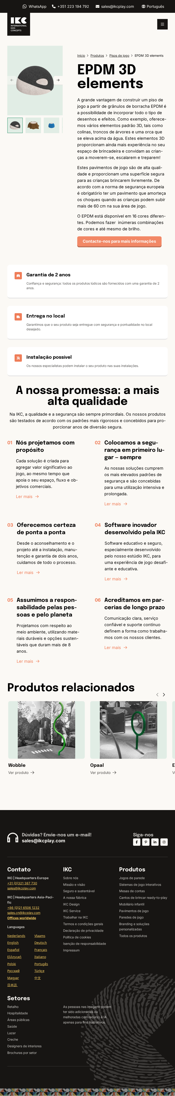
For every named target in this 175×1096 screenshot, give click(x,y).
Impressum (71, 950)
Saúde (12, 1026)
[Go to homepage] (18, 24)
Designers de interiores (24, 1046)
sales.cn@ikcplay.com (23, 913)
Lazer (11, 1033)
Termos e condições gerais (83, 924)
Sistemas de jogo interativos (140, 884)
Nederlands (16, 936)
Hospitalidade (17, 1013)
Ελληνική (14, 957)
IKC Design (71, 904)
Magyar (13, 978)
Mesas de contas (132, 891)
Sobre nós (70, 878)
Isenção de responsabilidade (84, 943)
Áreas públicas (18, 1020)
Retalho (12, 1007)
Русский (13, 971)
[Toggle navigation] (162, 24)
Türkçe (39, 971)
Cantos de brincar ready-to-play (143, 897)
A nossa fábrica (74, 897)
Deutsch (40, 942)
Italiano (40, 957)
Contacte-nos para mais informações (119, 241)
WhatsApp (37, 6)
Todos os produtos (133, 936)
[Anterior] (11, 80)
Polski (11, 964)
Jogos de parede (132, 878)
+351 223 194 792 (73, 6)
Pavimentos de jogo (134, 911)
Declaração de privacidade (83, 930)
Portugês (41, 964)
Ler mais (24, 496)
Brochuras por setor (22, 1053)
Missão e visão (74, 884)
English (13, 942)
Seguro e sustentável (79, 891)
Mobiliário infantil (131, 904)
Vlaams (39, 936)
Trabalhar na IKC (75, 917)
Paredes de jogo (131, 917)
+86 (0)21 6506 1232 (23, 908)
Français (40, 950)
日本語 (12, 985)
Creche (12, 1039)
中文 (37, 978)
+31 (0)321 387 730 (22, 883)
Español (13, 950)
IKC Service (71, 911)
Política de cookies (77, 937)
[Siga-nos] (136, 842)
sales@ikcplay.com (117, 6)
